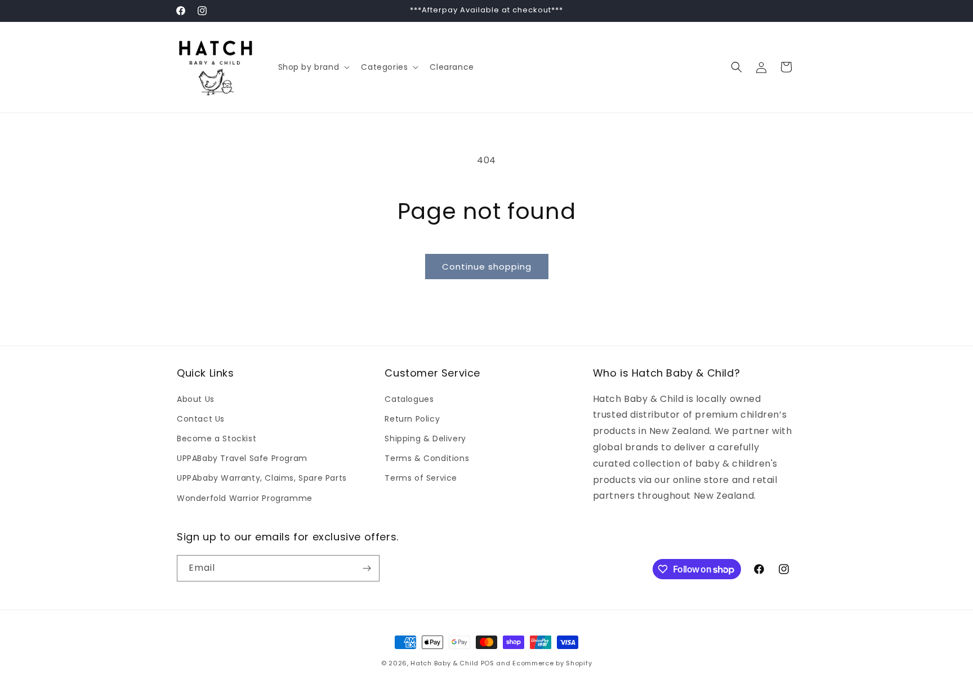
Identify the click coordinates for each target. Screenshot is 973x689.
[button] (313, 67)
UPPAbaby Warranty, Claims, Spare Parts (262, 478)
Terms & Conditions (427, 458)
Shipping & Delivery (425, 438)
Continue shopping (487, 266)
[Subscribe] (366, 568)
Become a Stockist (216, 438)
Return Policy (412, 418)
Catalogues (409, 399)
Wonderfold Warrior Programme (245, 498)
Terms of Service (421, 478)
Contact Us (201, 418)
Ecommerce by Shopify (552, 663)
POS (487, 663)
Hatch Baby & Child (444, 663)
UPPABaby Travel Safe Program (242, 458)
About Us (196, 399)
